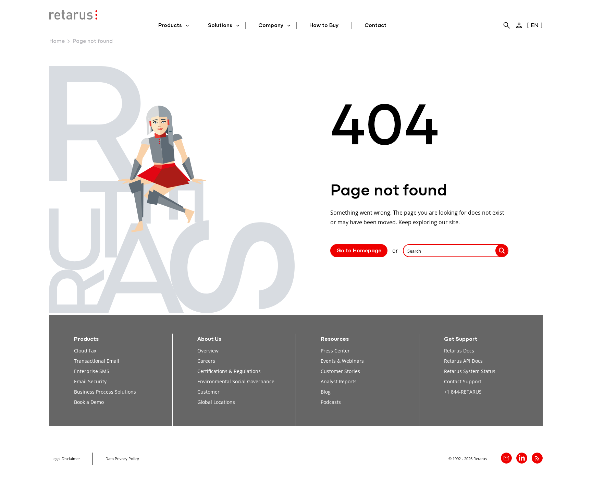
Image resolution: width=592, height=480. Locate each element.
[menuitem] (506, 25)
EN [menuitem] (534, 25)
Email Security (90, 381)
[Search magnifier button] (501, 250)
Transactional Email (96, 361)
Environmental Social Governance (235, 381)
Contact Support (462, 381)
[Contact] (506, 458)
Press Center (335, 350)
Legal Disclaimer (65, 458)
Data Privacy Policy (122, 458)
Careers (206, 361)
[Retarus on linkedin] (521, 458)
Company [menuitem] (270, 25)
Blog (326, 391)
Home (57, 41)
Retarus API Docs (463, 361)
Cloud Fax (85, 350)
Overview (208, 350)
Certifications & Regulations (229, 371)
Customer (208, 391)
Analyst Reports (339, 381)
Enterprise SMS (91, 371)
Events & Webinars (342, 361)
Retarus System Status (469, 371)
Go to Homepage (358, 251)
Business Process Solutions (105, 391)
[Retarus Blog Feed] (537, 458)
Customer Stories (340, 371)
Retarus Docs (459, 350)
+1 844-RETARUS (463, 391)
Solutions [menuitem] (220, 25)
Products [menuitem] (170, 25)
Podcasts (331, 402)
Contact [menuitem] (375, 25)
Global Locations (216, 402)
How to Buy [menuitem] (323, 25)
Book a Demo (89, 402)
